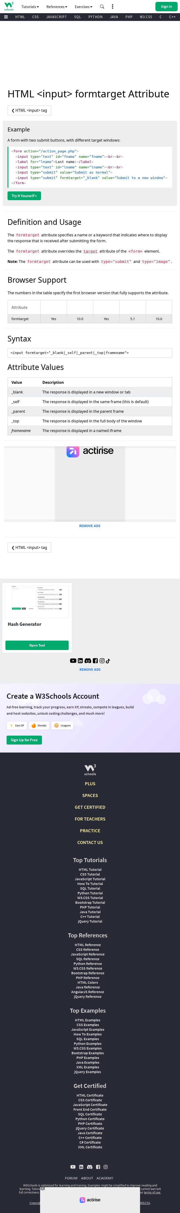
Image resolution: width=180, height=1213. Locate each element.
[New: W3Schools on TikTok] (108, 661)
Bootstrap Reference (87, 973)
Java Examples (87, 1062)
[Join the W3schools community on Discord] (87, 661)
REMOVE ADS (89, 525)
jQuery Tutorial (90, 921)
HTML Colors (88, 982)
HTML (20, 17)
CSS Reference (87, 949)
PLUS (90, 783)
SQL (77, 17)
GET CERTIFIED (90, 807)
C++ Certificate (90, 1137)
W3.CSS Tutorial (90, 897)
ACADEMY (105, 1178)
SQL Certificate (90, 1114)
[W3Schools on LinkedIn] (80, 661)
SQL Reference (87, 958)
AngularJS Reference (87, 991)
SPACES (90, 795)
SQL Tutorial (90, 888)
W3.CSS (146, 17)
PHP (129, 17)
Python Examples (87, 1043)
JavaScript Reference (88, 954)
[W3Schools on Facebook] (95, 661)
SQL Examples (87, 1038)
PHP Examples (87, 1057)
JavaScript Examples (87, 1029)
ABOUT (87, 1178)
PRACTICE (90, 830)
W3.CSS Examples (88, 1048)
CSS (35, 17)
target (90, 251)
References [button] (55, 6)
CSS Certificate (90, 1100)
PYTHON (95, 17)
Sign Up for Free (24, 739)
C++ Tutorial (90, 916)
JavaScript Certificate (90, 1104)
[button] (102, 6)
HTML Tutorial (90, 869)
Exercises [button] (82, 6)
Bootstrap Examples (87, 1052)
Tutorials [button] (29, 6)
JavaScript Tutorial (90, 878)
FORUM (71, 1178)
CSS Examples (88, 1024)
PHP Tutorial (90, 907)
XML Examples (87, 1067)
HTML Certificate (90, 1095)
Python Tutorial (90, 893)
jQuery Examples (87, 1071)
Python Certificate (90, 1118)
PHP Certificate (90, 1123)
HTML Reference (88, 944)
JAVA (114, 17)
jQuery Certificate (90, 1128)
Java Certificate (90, 1132)
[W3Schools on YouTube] (73, 661)
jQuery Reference (87, 996)
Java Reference (88, 987)
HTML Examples (87, 1020)
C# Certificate (90, 1142)
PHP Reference (87, 977)
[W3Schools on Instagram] (102, 661)
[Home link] (9, 6)
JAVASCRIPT (56, 17)
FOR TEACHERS (90, 819)
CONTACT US (90, 842)
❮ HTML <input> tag (29, 110)
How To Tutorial (90, 883)
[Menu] (6, 17)
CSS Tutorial (90, 874)
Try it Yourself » (24, 195)
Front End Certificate (90, 1109)
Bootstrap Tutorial (90, 902)
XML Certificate (90, 1147)
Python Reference (88, 963)
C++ (172, 17)
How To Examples (88, 1034)
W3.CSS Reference (87, 968)
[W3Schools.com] (90, 772)
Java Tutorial (90, 911)
